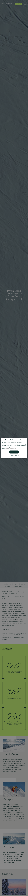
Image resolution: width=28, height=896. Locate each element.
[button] (14, 455)
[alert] (14, 448)
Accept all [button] (14, 452)
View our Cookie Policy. (10, 448)
